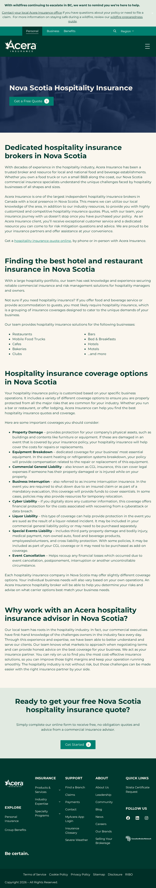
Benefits (69, 31)
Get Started (74, 744)
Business (53, 31)
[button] (115, 31)
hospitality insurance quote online (42, 241)
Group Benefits (15, 830)
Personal (32, 31)
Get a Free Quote (28, 101)
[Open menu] (147, 46)
